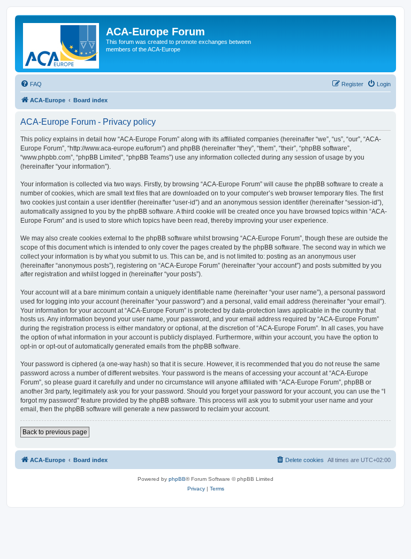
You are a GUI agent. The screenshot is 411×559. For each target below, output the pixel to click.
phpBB (177, 479)
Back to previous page (54, 432)
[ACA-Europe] (62, 44)
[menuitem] (31, 84)
